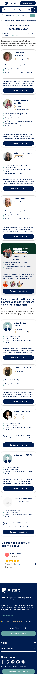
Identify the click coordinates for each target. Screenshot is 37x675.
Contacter (18, 90)
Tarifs (22, 15)
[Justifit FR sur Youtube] (24, 662)
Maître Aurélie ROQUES (23, 455)
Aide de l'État (9, 15)
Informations (7, 648)
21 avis (21, 417)
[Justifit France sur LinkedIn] (8, 662)
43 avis (20, 156)
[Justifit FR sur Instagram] (18, 662)
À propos (5, 643)
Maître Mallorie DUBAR (23, 153)
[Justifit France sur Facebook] (3, 662)
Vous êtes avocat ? (28, 3)
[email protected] (7, 615)
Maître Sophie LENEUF (23, 368)
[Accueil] (3, 21)
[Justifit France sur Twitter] (13, 662)
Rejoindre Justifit (18, 633)
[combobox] (8, 10)
